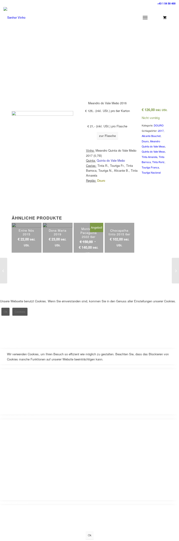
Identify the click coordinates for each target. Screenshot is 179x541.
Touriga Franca (150, 167)
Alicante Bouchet (151, 136)
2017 (161, 131)
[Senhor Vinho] (14, 17)
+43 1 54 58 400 (166, 3)
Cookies (20, 312)
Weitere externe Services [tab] (17, 417)
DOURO (159, 125)
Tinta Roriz (158, 162)
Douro (145, 141)
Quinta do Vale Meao (153, 151)
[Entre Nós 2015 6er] (3, 270)
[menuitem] (146, 17)
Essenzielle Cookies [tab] (14, 366)
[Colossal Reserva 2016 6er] (175, 270)
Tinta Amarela (149, 157)
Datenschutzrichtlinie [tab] (14, 502)
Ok (5, 312)
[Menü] (145, 17)
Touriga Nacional (151, 172)
